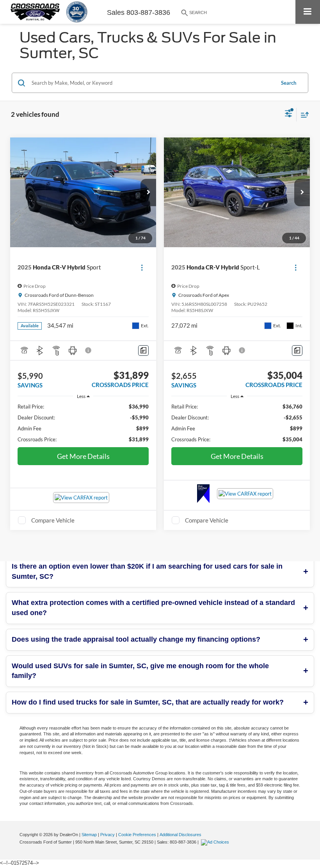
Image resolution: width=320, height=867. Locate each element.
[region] (83, 423)
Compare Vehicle (53, 520)
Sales (115, 12)
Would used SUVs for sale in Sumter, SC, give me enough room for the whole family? (140, 671)
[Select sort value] (303, 114)
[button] (148, 192)
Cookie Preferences (137, 834)
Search (288, 83)
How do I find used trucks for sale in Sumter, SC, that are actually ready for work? (148, 702)
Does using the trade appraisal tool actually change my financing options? (136, 639)
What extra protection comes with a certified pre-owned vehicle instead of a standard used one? (153, 608)
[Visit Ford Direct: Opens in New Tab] (216, 842)
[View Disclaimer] (89, 350)
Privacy (107, 834)
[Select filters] (288, 114)
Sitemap (89, 834)
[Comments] (143, 350)
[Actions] (142, 267)
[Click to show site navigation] (307, 12)
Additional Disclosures (180, 834)
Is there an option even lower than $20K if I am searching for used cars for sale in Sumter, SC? (147, 571)
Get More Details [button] (83, 456)
